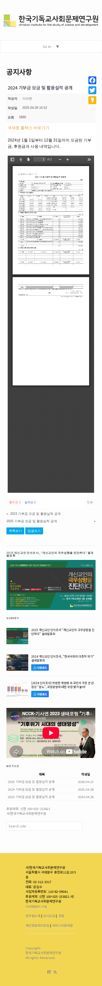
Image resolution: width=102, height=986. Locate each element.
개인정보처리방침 (37, 925)
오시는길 (49, 915)
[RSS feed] (55, 972)
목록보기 (15, 531)
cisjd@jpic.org (36, 906)
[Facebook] (50, 972)
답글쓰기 (34, 531)
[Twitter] (92, 90)
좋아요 (14, 502)
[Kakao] (92, 100)
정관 (61, 915)
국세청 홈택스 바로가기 (28, 128)
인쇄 (90, 502)
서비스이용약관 (62, 925)
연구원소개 (33, 915)
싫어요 (30, 502)
